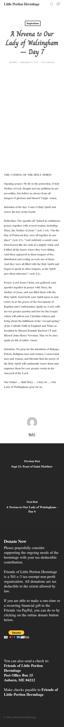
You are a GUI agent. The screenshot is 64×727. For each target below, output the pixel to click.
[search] (51, 4)
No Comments (48, 62)
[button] (58, 4)
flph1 (15, 62)
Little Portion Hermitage (21, 4)
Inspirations (33, 23)
